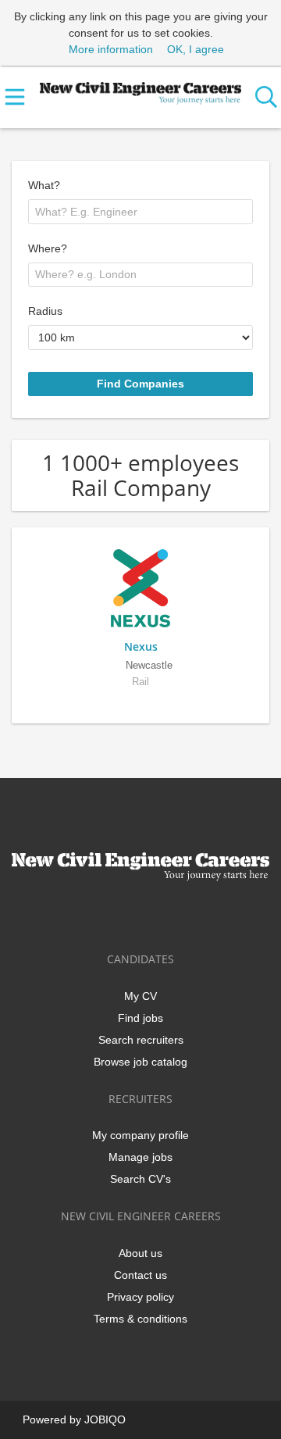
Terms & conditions (140, 1318)
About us (140, 1253)
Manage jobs (140, 1157)
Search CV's (140, 1179)
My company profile (140, 1135)
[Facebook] (91, 914)
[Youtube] (192, 914)
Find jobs (140, 1018)
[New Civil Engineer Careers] (141, 90)
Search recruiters (140, 1040)
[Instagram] (169, 914)
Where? (47, 248)
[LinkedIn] (143, 914)
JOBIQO (105, 1419)
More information (111, 49)
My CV (140, 996)
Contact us (140, 1275)
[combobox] (140, 211)
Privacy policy (140, 1297)
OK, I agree (195, 49)
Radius (45, 311)
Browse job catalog (140, 1061)
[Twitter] (117, 914)
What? (44, 185)
